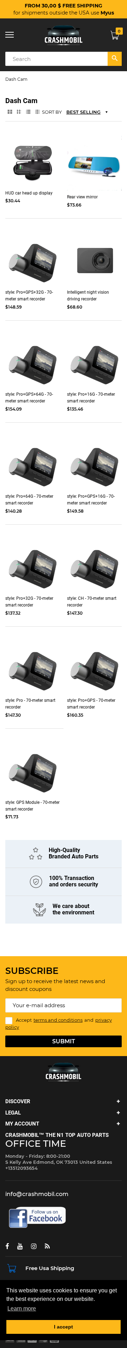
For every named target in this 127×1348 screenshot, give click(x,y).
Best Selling (83, 112)
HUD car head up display (29, 193)
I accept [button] (63, 1327)
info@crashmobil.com (36, 1194)
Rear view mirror (82, 196)
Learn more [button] (21, 1308)
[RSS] (47, 1246)
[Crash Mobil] (63, 35)
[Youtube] (20, 1246)
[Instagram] (33, 1246)
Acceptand (58, 1023)
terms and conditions (58, 1020)
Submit (63, 1041)
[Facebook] (7, 1246)
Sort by (52, 112)
